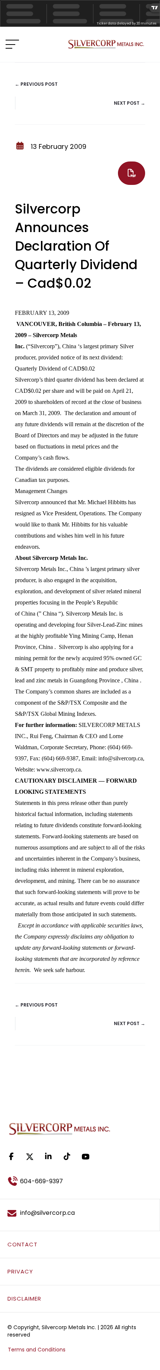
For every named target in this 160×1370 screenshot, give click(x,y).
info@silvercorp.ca (120, 758)
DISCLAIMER (24, 1298)
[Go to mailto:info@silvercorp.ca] (79, 1213)
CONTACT (22, 1244)
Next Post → (129, 103)
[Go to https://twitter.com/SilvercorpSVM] (29, 1156)
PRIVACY (20, 1271)
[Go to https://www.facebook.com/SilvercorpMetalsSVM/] (11, 1156)
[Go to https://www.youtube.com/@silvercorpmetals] (85, 1156)
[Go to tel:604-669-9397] (80, 1181)
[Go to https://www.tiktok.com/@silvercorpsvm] (67, 1156)
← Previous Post (36, 84)
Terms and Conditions (36, 1349)
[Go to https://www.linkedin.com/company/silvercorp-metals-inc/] (48, 1156)
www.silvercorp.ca (58, 769)
